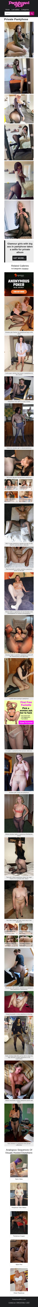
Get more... (19, 258)
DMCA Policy (21, 1302)
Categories (25, 9)
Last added (15, 9)
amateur (25, 268)
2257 (28, 1302)
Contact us (12, 1302)
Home (7, 9)
